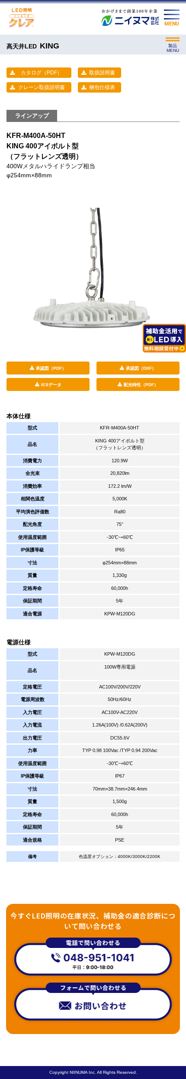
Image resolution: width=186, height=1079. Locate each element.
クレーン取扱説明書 (41, 87)
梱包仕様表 (102, 87)
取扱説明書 (102, 73)
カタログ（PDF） (41, 73)
